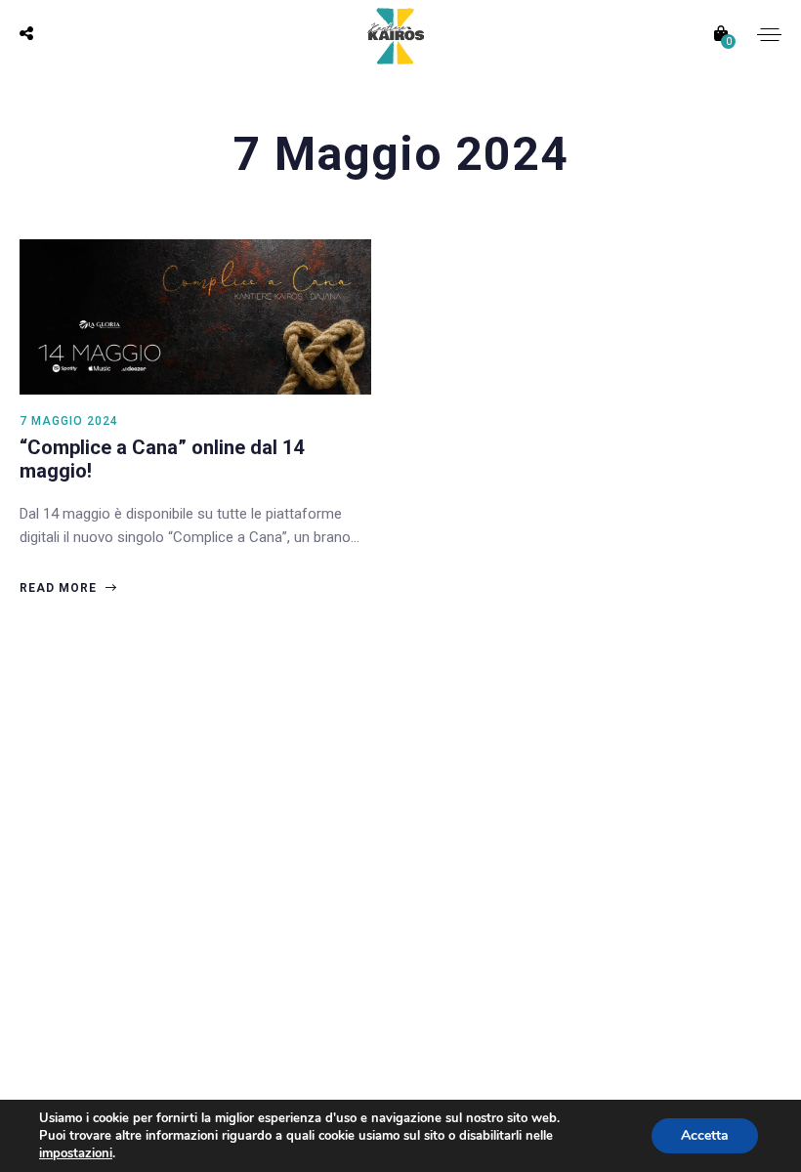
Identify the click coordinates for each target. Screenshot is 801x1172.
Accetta (705, 1135)
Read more (60, 588)
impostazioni (75, 1153)
